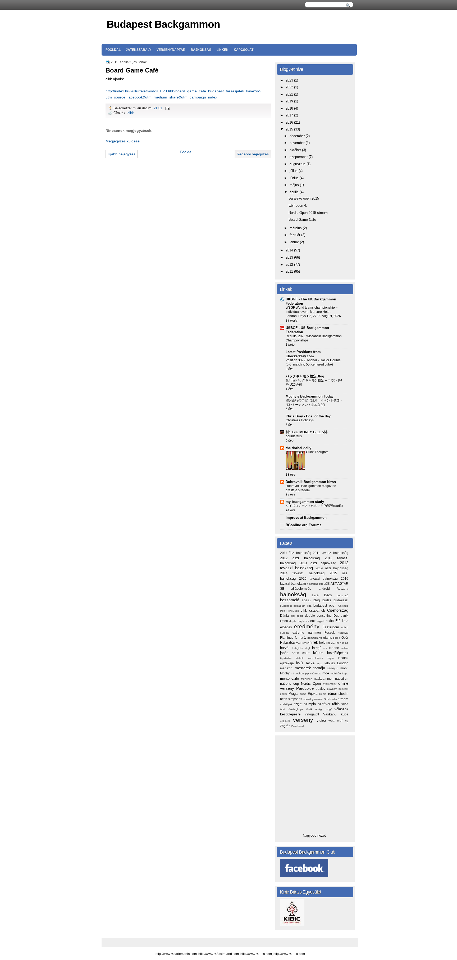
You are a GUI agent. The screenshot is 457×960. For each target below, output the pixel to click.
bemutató (342, 595)
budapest (287, 605)
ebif (313, 621)
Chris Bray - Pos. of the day (308, 416)
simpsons (295, 699)
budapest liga (303, 605)
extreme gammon (309, 632)
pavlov (321, 688)
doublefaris (294, 436)
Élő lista (341, 621)
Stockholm (331, 699)
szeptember (299, 157)
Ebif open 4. (298, 206)
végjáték (286, 720)
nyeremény (330, 683)
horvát (286, 648)
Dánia (285, 615)
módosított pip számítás (306, 673)
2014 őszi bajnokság (332, 568)
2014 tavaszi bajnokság (305, 573)
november (298, 143)
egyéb (321, 621)
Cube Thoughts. (317, 452)
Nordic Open (312, 684)
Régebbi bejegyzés (253, 154)
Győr (344, 637)
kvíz (301, 663)
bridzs (327, 600)
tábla (336, 704)
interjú (318, 648)
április (295, 192)
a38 (327, 583)
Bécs (330, 595)
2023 (290, 80)
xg (346, 720)
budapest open (325, 605)
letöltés (331, 663)
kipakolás (288, 658)
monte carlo (290, 678)
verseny (305, 720)
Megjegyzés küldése (123, 141)
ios (326, 648)
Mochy (285, 673)
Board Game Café (302, 220)
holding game (329, 642)
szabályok (287, 704)
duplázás (304, 621)
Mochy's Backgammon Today (309, 396)
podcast (343, 688)
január (295, 242)
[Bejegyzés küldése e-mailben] (167, 108)
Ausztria (342, 588)
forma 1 (301, 637)
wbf (341, 720)
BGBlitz (307, 600)
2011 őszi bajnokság (296, 553)
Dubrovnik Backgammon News (311, 482)
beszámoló (291, 600)
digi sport (298, 615)
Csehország (337, 610)
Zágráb (285, 726)
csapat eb (318, 610)
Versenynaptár (171, 50)
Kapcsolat (243, 50)
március (296, 228)
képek (320, 652)
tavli (284, 709)
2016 (290, 122)
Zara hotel (297, 726)
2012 (290, 265)
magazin (287, 668)
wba (332, 720)
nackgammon (324, 678)
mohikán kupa (339, 673)
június (295, 178)
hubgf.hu (298, 648)
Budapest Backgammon (163, 24)
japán (286, 653)
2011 (290, 271)
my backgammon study (305, 502)
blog (317, 600)
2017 (290, 115)
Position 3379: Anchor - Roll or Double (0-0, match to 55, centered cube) (313, 362)
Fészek (332, 632)
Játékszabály (138, 50)
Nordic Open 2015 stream (308, 213)
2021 (290, 94)
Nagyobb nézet (314, 835)
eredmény (308, 626)
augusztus (298, 164)
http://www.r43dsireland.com (218, 954)
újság (320, 709)
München (307, 678)
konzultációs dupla (323, 658)
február (295, 235)
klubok (302, 658)
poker (284, 693)
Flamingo (287, 637)
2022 (290, 87)
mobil (344, 668)
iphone (335, 648)
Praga (294, 694)
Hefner (304, 642)
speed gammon (313, 699)
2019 (290, 101)
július (294, 171)
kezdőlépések (337, 653)
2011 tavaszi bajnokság (330, 553)
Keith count (302, 653)
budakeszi (340, 600)
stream (343, 699)
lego (321, 663)
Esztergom (331, 627)
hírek (314, 642)
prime (304, 693)
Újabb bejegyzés (121, 154)
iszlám (344, 648)
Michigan (333, 668)
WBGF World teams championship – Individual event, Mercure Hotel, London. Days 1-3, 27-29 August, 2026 (313, 312)
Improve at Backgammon (306, 518)
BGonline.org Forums (303, 525)
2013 (290, 257)
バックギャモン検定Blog (305, 376)
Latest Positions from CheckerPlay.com (303, 354)
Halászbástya (290, 642)
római (333, 694)
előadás (287, 627)
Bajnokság (201, 50)
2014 (290, 250)
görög (337, 637)
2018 (290, 108)
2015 (290, 129)
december (298, 136)
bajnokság (296, 594)
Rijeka (313, 694)
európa (286, 632)
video (323, 720)
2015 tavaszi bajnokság (320, 578)
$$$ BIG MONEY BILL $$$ (306, 432)
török (310, 709)
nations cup (290, 684)
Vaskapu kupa (335, 714)
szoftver (325, 704)
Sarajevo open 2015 (304, 198)
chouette (294, 610)
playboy (333, 688)
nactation (341, 678)
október (296, 150)
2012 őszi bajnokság (302, 558)
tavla (344, 704)
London (342, 663)
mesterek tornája (311, 668)
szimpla (311, 704)
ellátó (330, 621)
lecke (311, 663)
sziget (299, 704)
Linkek (223, 50)
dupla (293, 621)
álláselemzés (304, 589)
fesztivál (343, 632)
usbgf (330, 709)
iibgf (308, 648)
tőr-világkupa (297, 709)
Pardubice (306, 688)
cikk (130, 113)
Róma (323, 693)
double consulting (319, 615)
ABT (334, 583)
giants (328, 637)
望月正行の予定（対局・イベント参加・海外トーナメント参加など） (314, 403)
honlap (344, 642)
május (295, 185)
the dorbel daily (298, 448)
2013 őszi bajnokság (319, 563)
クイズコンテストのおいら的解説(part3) (314, 506)
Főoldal (113, 50)
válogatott (314, 714)
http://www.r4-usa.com (256, 954)
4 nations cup (315, 583)
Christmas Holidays (300, 420)
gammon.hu (315, 637)
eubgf (344, 627)
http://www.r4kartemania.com (176, 954)
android (328, 588)
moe (326, 673)
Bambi (318, 595)
